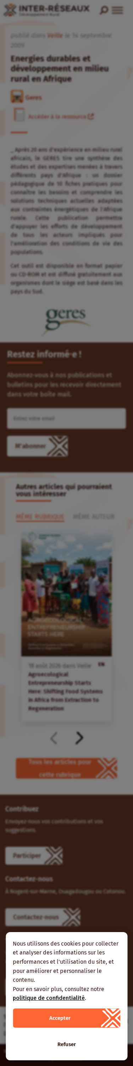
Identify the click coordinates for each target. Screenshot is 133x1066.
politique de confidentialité (49, 998)
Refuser (66, 1044)
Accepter (60, 1018)
